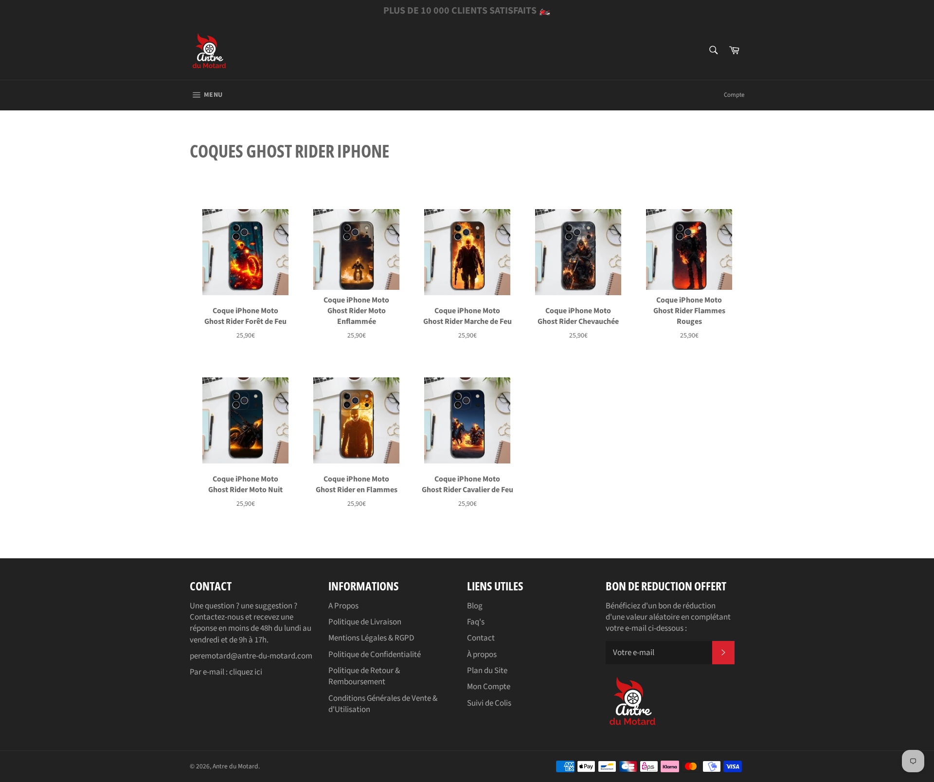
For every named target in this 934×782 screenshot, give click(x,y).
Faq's (476, 622)
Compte (734, 94)
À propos (482, 654)
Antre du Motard (235, 766)
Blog (475, 606)
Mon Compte (488, 687)
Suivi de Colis (489, 703)
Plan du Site (487, 670)
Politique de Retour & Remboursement (364, 676)
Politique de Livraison (364, 622)
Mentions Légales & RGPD (371, 638)
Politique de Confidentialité (374, 654)
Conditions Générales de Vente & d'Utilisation (382, 704)
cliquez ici (245, 672)
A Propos (343, 606)
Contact (481, 638)
